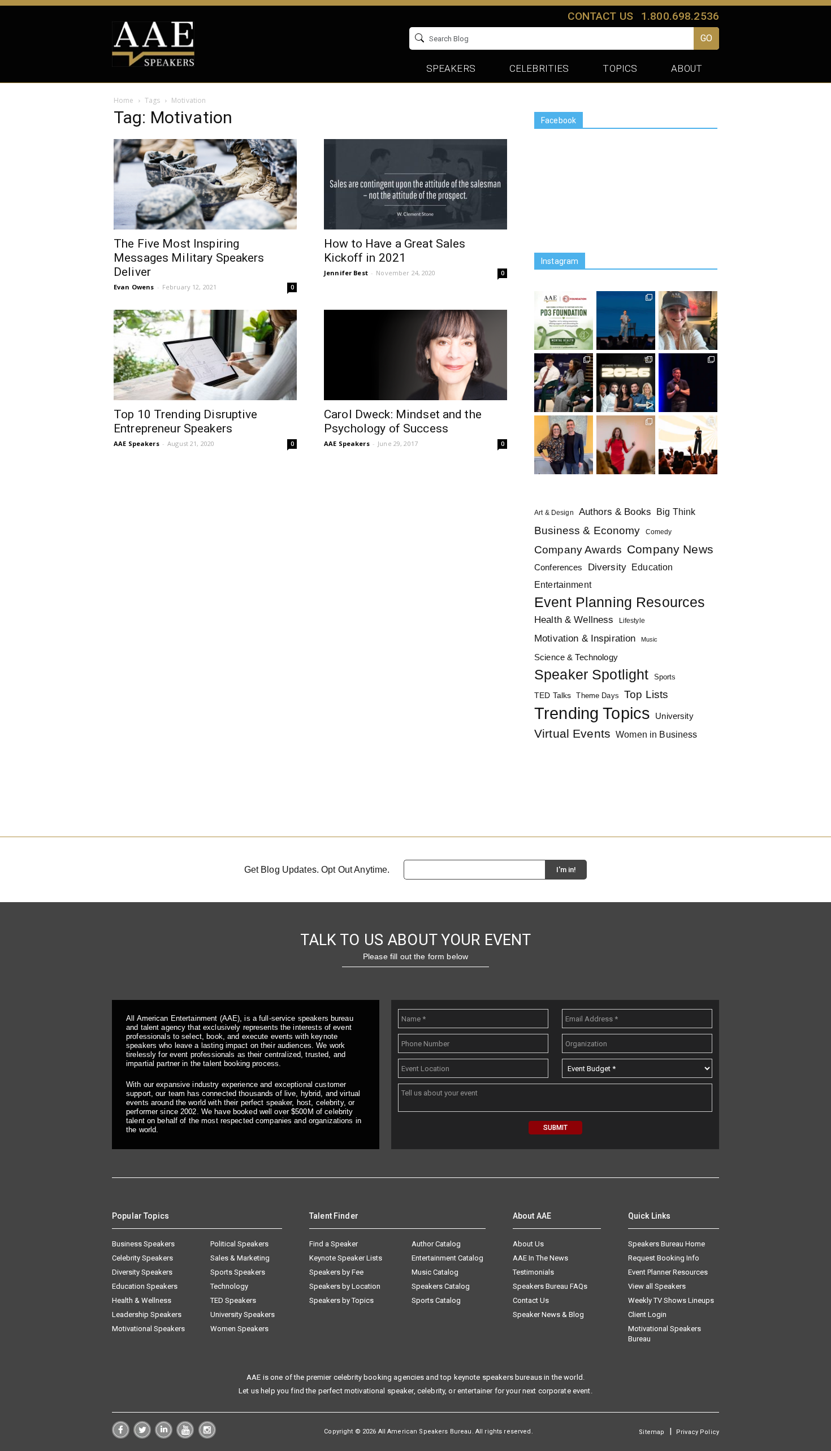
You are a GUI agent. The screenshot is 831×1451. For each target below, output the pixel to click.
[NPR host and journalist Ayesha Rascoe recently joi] (563, 382)
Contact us (600, 16)
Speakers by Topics (341, 1300)
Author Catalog (436, 1244)
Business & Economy (587, 530)
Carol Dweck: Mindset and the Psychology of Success (403, 421)
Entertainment (562, 585)
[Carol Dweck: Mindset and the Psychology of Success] (415, 355)
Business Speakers (143, 1244)
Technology (229, 1286)
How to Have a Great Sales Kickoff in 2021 (395, 251)
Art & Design (554, 513)
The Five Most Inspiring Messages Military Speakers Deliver (189, 258)
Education (652, 567)
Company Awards (578, 550)
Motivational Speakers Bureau (664, 1333)
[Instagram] (207, 1435)
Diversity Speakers (142, 1272)
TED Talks (552, 695)
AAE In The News (540, 1258)
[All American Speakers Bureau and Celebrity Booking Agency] (153, 43)
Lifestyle (632, 621)
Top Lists (646, 694)
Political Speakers (239, 1244)
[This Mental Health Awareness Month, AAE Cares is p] (563, 320)
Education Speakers (145, 1286)
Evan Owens (134, 287)
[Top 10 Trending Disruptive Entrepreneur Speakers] (205, 355)
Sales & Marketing (240, 1258)
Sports (665, 677)
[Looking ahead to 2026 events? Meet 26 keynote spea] (625, 382)
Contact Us (531, 1300)
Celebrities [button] (539, 68)
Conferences (558, 567)
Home (124, 100)
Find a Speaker (333, 1244)
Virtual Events (572, 733)
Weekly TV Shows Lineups (671, 1300)
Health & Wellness (573, 619)
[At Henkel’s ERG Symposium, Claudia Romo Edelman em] (625, 444)
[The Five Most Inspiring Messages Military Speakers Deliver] (205, 184)
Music (649, 639)
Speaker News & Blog (548, 1314)
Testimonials (533, 1272)
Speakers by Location (344, 1286)
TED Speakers (233, 1300)
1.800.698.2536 (680, 16)
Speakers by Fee (336, 1272)
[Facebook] (120, 1435)
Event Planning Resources (619, 602)
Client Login (647, 1314)
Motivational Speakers (148, 1328)
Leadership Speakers (146, 1314)
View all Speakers (657, 1286)
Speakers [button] (450, 68)
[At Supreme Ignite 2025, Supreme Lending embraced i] (688, 444)
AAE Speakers (136, 443)
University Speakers (242, 1314)
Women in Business (656, 734)
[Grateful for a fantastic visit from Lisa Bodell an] (688, 320)
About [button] (686, 68)
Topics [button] (620, 68)
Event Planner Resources (668, 1272)
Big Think (675, 511)
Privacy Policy (697, 1432)
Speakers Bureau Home (666, 1244)
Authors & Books (615, 511)
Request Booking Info (663, 1258)
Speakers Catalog (441, 1286)
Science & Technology (576, 657)
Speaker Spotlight (591, 675)
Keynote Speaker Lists (345, 1258)
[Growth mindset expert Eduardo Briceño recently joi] (625, 320)
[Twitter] (142, 1435)
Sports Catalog (436, 1300)
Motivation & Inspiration (584, 638)
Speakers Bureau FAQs (550, 1286)
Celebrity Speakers (142, 1258)
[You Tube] (185, 1435)
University (674, 716)
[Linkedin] (163, 1435)
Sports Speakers (237, 1272)
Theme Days (597, 695)
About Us (528, 1244)
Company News (670, 550)
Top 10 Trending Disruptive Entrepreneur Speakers (186, 421)
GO (706, 38)
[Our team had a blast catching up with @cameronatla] (563, 444)
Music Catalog (435, 1272)
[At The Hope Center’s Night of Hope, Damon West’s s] (688, 382)
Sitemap (651, 1432)
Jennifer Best (346, 272)
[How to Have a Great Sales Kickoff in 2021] (415, 184)
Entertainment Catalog (447, 1258)
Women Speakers (239, 1328)
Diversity (607, 567)
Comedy (659, 532)
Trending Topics (592, 713)
